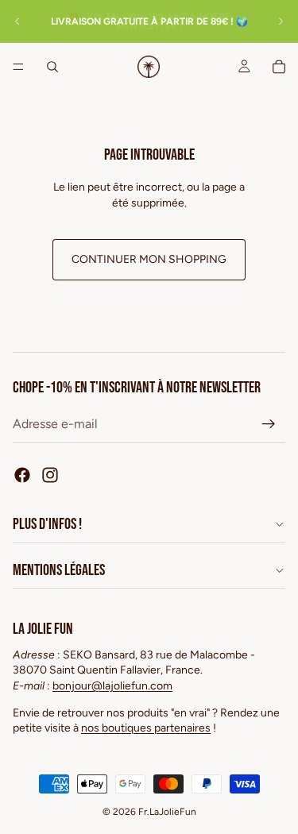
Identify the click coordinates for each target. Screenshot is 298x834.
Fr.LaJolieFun (167, 811)
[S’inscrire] (268, 424)
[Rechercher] (52, 66)
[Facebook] (22, 475)
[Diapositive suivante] (280, 21)
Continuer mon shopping (149, 259)
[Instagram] (50, 475)
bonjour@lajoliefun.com (112, 686)
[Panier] (278, 66)
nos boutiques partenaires (146, 728)
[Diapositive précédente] (17, 21)
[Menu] (18, 66)
